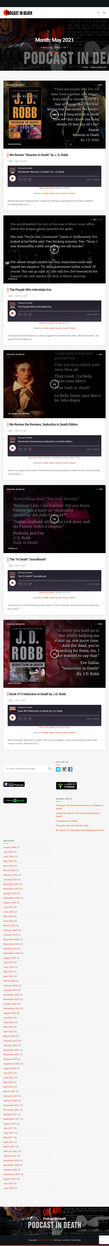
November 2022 (11, 1054)
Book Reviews (14, 144)
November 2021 (11, 1110)
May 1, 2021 (20, 700)
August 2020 (9, 1179)
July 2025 (8, 907)
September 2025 (11, 898)
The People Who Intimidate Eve (30, 290)
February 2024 (10, 985)
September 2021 (11, 1119)
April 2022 (8, 1087)
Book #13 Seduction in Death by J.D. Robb (37, 694)
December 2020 (11, 1160)
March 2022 (9, 1091)
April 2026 (8, 866)
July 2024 (8, 962)
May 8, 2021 (20, 566)
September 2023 (11, 1008)
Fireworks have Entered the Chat (72, 825)
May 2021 (8, 1137)
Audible (45, 193)
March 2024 (9, 981)
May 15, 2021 (21, 431)
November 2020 (11, 1165)
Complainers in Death (66, 821)
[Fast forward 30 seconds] (30, 179)
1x (25, 180)
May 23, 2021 (21, 296)
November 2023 (11, 999)
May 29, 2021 (21, 161)
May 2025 (8, 916)
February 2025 (10, 930)
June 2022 (8, 1077)
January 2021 (10, 1156)
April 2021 (8, 1142)
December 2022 (11, 1050)
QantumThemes (44, 1240)
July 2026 (8, 852)
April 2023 (8, 1031)
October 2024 (10, 948)
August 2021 (9, 1123)
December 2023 (11, 994)
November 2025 (11, 888)
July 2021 (8, 1128)
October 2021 (10, 1114)
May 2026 (8, 861)
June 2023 (8, 1022)
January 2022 (10, 1100)
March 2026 (9, 870)
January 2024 (10, 990)
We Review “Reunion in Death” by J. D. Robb (38, 155)
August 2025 (9, 902)
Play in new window (46, 188)
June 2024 (8, 967)
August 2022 (9, 1068)
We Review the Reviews (19, 414)
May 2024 (8, 971)
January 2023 (10, 1045)
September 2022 (11, 1063)
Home (85, 67)
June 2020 (8, 1188)
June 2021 (8, 1133)
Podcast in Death (16, 85)
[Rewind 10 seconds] (19, 179)
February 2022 (10, 1096)
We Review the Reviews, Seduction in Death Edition (43, 424)
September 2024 (11, 953)
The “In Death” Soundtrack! (27, 559)
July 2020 (8, 1183)
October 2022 (10, 1059)
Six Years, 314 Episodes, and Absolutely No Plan (80, 830)
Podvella (12, 279)
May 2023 (8, 1027)
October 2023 (10, 1004)
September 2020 (11, 1174)
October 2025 (10, 893)
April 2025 (8, 921)
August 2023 (9, 1013)
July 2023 (8, 1017)
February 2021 (10, 1151)
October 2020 (10, 1169)
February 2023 (10, 1041)
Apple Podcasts (55, 193)
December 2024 (11, 939)
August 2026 (9, 847)
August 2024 (9, 958)
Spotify (65, 193)
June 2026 (8, 856)
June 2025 (8, 912)
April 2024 (8, 976)
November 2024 (11, 944)
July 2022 (8, 1073)
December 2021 (11, 1105)
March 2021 (9, 1146)
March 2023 (9, 1036)
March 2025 (9, 925)
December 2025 (11, 884)
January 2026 (10, 879)
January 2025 (10, 935)
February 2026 (10, 875)
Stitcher (72, 193)
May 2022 (8, 1082)
